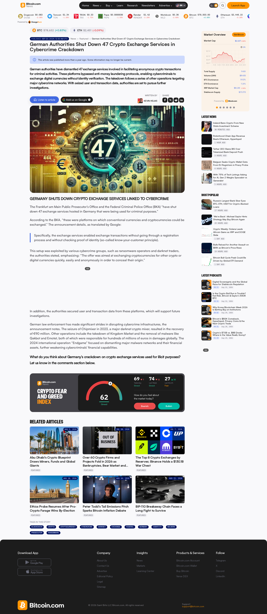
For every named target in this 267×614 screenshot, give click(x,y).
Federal (130, 527)
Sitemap (101, 586)
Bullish (169, 406)
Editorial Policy (105, 576)
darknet (102, 527)
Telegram (221, 560)
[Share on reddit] (176, 100)
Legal (100, 581)
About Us (102, 560)
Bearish (144, 406)
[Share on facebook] (164, 100)
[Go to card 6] (234, 107)
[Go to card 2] (220, 107)
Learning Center (145, 571)
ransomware (53, 533)
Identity (157, 527)
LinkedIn (220, 576)
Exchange (116, 527)
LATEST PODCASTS (211, 275)
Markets (141, 565)
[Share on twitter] (170, 100)
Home (85, 5)
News (96, 5)
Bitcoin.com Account (188, 560)
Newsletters (148, 5)
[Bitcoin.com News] (30, 5)
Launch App (238, 5)
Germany (143, 527)
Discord (220, 571)
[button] (89, 100)
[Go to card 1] (217, 107)
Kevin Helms (150, 101)
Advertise (164, 5)
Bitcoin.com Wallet (186, 565)
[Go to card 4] (227, 107)
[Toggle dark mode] (213, 5)
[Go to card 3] (224, 107)
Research (132, 5)
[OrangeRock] (35, 22)
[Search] (222, 5)
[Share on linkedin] (181, 100)
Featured (84, 38)
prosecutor (36, 533)
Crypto (51, 527)
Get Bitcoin (240, 37)
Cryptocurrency (68, 527)
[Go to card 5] (230, 107)
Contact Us (103, 565)
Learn (120, 5)
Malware (171, 527)
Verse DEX (182, 576)
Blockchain (36, 527)
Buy (108, 5)
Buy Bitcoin (182, 571)
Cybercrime (86, 527)
